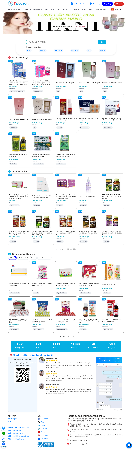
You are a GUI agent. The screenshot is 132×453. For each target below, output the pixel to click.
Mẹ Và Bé (66, 9)
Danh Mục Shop (101, 9)
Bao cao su (74, 50)
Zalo (3, 441)
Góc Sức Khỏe (87, 9)
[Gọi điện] (3, 433)
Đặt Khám (75, 9)
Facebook (44, 419)
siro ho (29, 50)
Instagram (44, 435)
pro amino (43, 50)
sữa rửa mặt (59, 50)
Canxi (89, 50)
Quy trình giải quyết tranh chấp (18, 427)
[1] (102, 42)
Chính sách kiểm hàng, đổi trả (18, 436)
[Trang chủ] (3, 428)
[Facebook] (3, 443)
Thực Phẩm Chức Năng (32, 9)
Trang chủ (3, 431)
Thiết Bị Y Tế (55, 9)
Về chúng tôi (12, 419)
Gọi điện (3, 436)
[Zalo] (3, 438)
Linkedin (44, 428)
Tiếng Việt (117, 9)
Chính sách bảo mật (15, 430)
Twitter (43, 425)
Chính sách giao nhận (15, 433)
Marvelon (102, 50)
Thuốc (46, 9)
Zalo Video (44, 438)
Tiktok (43, 422)
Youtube (43, 432)
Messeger (3, 446)
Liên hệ (10, 421)
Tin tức (10, 424)
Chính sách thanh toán (16, 439)
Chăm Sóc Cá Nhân (14, 9)
